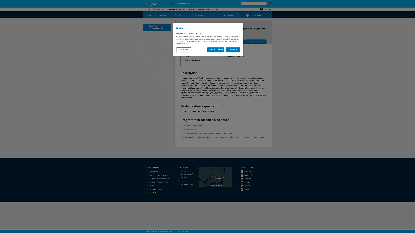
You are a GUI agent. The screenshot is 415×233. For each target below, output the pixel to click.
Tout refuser (233, 49)
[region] (208, 39)
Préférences (184, 49)
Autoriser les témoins (216, 49)
